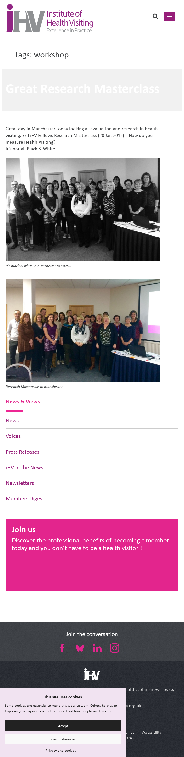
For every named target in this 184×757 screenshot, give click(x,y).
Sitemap (128, 732)
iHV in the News (24, 467)
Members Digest (25, 499)
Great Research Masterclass (83, 88)
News (12, 421)
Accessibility (151, 732)
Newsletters (20, 483)
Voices (13, 436)
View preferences (63, 739)
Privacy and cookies (61, 750)
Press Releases (22, 452)
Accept (63, 726)
